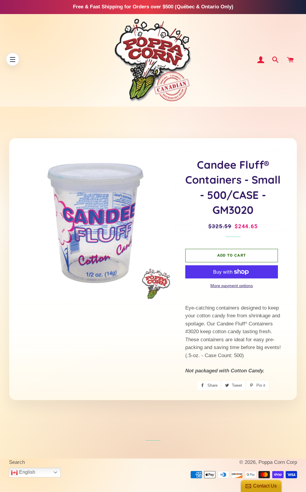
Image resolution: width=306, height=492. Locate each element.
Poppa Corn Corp (277, 462)
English (26, 472)
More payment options (231, 285)
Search (17, 462)
